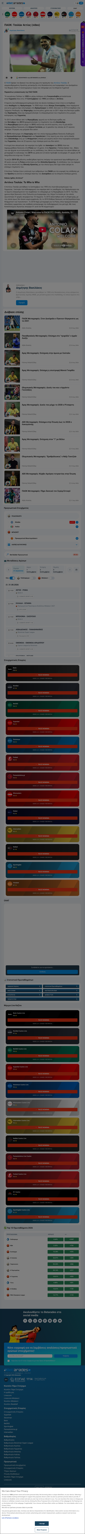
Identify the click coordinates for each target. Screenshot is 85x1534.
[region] (42, 1511)
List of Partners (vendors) (10, 1518)
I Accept (41, 1523)
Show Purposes (42, 1530)
